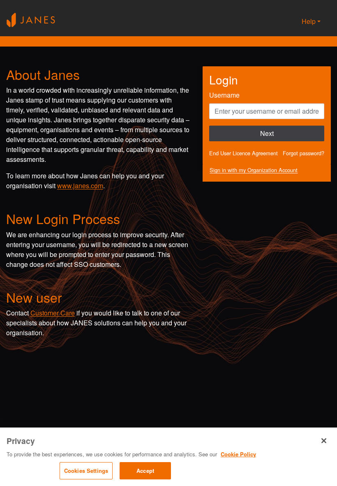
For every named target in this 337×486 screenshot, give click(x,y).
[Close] (324, 441)
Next (267, 133)
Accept (145, 470)
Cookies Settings (86, 470)
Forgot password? (303, 153)
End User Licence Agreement (243, 153)
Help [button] (309, 21)
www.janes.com (80, 185)
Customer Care (52, 313)
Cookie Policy (238, 454)
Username (224, 95)
